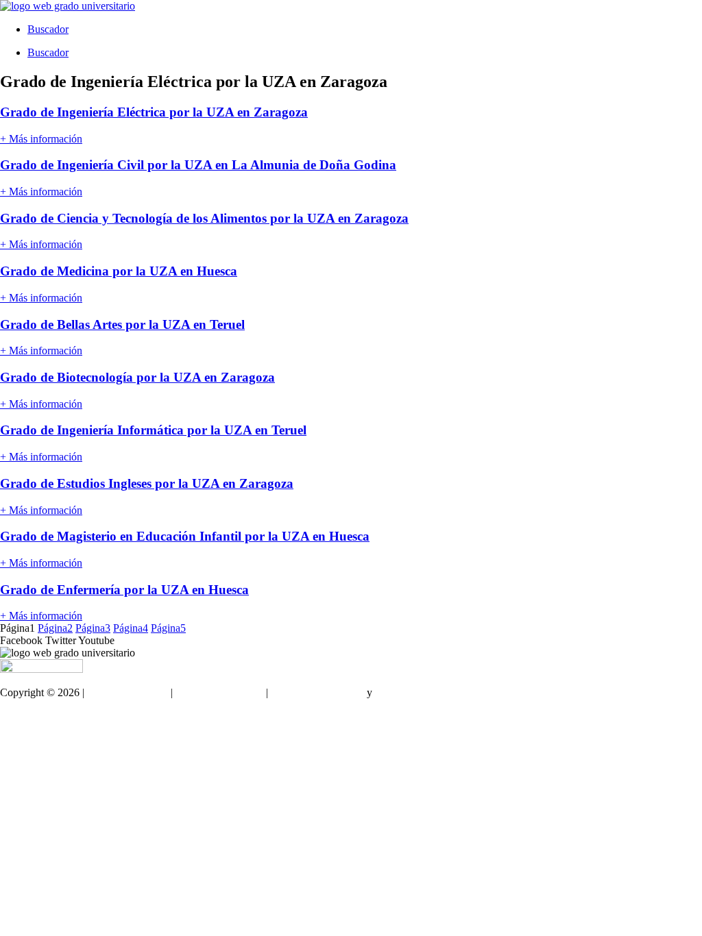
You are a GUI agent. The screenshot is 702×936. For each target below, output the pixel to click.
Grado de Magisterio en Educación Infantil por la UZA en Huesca (185, 536)
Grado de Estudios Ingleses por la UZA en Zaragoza (146, 483)
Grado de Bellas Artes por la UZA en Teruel (122, 324)
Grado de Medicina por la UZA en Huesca (118, 271)
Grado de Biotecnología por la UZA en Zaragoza (137, 377)
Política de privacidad (317, 692)
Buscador (48, 29)
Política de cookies (415, 692)
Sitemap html (28, 716)
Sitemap (17, 739)
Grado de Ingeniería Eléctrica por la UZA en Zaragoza (154, 112)
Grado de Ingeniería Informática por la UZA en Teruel (153, 430)
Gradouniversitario (127, 692)
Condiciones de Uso (219, 692)
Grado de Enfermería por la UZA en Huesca (124, 589)
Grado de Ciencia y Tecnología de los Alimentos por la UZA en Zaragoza (204, 218)
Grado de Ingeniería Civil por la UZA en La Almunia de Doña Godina (198, 165)
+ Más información (41, 139)
